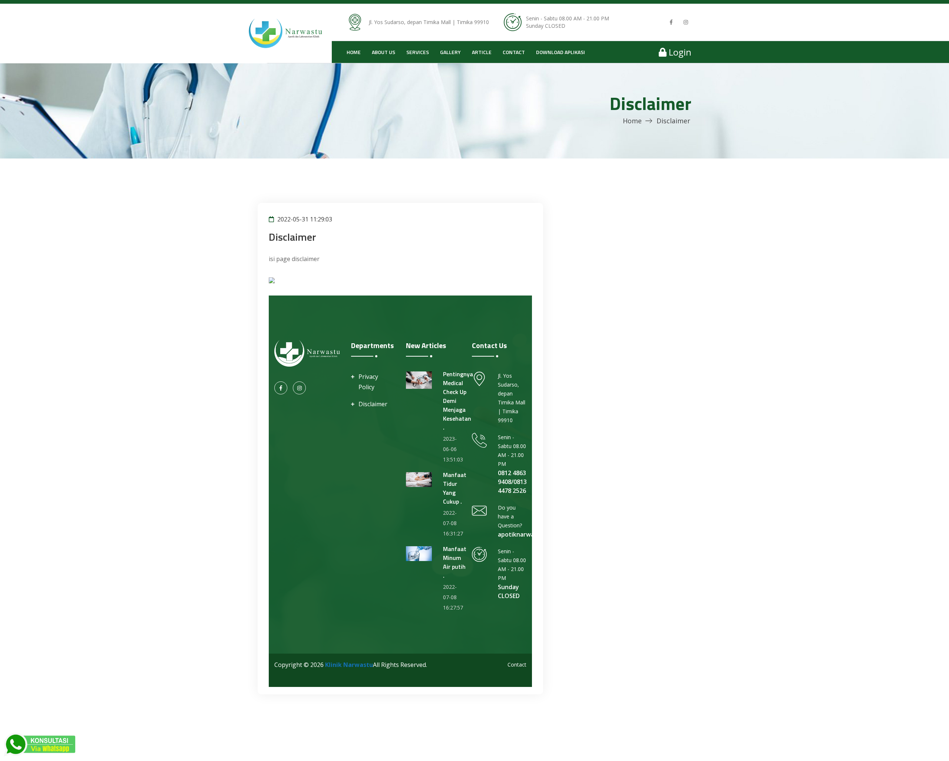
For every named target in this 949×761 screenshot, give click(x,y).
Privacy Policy (368, 382)
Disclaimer (372, 404)
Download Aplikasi (560, 52)
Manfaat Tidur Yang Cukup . (454, 488)
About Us (383, 52)
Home (354, 52)
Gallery (450, 52)
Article (482, 52)
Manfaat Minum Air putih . (454, 562)
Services (417, 52)
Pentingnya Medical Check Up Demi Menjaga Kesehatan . (458, 401)
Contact (514, 52)
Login (679, 52)
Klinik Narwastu (349, 664)
